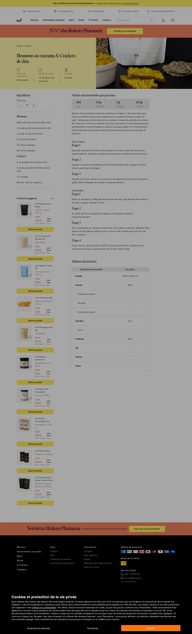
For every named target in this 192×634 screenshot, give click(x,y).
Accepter (151, 628)
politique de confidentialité (44, 607)
